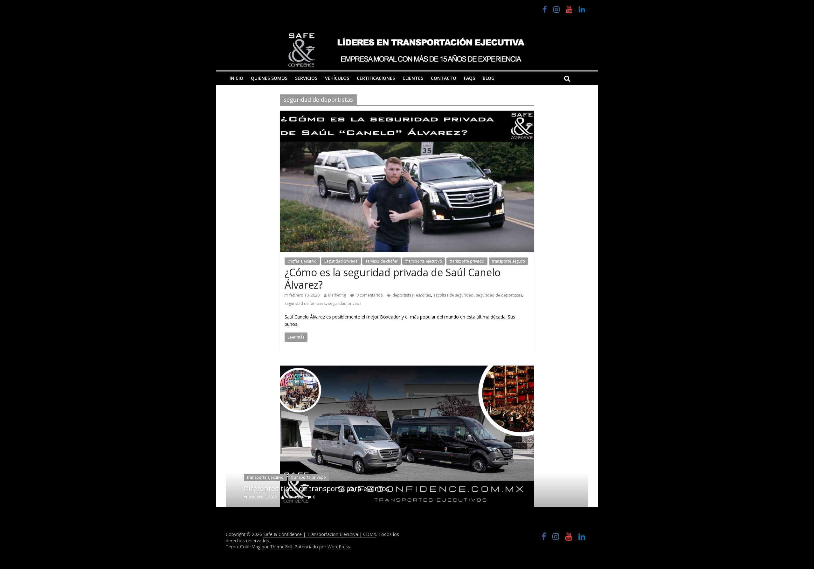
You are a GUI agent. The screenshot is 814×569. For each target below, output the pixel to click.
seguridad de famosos (305, 303)
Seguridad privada (341, 261)
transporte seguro (508, 261)
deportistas (402, 295)
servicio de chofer (381, 261)
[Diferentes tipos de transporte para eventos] (407, 369)
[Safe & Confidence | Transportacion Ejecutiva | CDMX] (407, 50)
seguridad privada (345, 303)
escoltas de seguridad (453, 295)
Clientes (413, 78)
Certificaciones (376, 78)
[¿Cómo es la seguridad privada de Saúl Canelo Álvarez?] (407, 114)
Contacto (443, 78)
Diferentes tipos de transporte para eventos (317, 488)
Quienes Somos (269, 78)
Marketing (337, 295)
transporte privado (467, 261)
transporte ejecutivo (423, 261)
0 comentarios (369, 295)
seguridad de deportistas (499, 295)
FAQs (469, 78)
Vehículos (337, 78)
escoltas (423, 295)
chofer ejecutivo (302, 261)
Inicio (236, 78)
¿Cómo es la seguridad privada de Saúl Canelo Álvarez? (392, 278)
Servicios (306, 78)
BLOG (488, 78)
